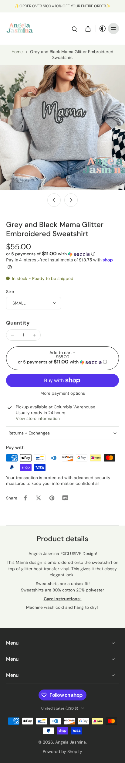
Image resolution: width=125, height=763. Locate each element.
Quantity (18, 322)
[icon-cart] (87, 28)
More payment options (62, 393)
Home (17, 51)
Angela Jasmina (70, 742)
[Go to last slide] (54, 200)
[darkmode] (101, 28)
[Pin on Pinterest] (52, 498)
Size (10, 291)
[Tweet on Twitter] (38, 498)
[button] (50, 254)
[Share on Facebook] (25, 498)
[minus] (12, 335)
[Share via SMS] (65, 498)
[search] (74, 28)
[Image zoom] (62, 127)
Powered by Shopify (62, 751)
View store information (38, 418)
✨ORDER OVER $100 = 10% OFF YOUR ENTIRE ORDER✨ (63, 6)
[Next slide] (71, 200)
